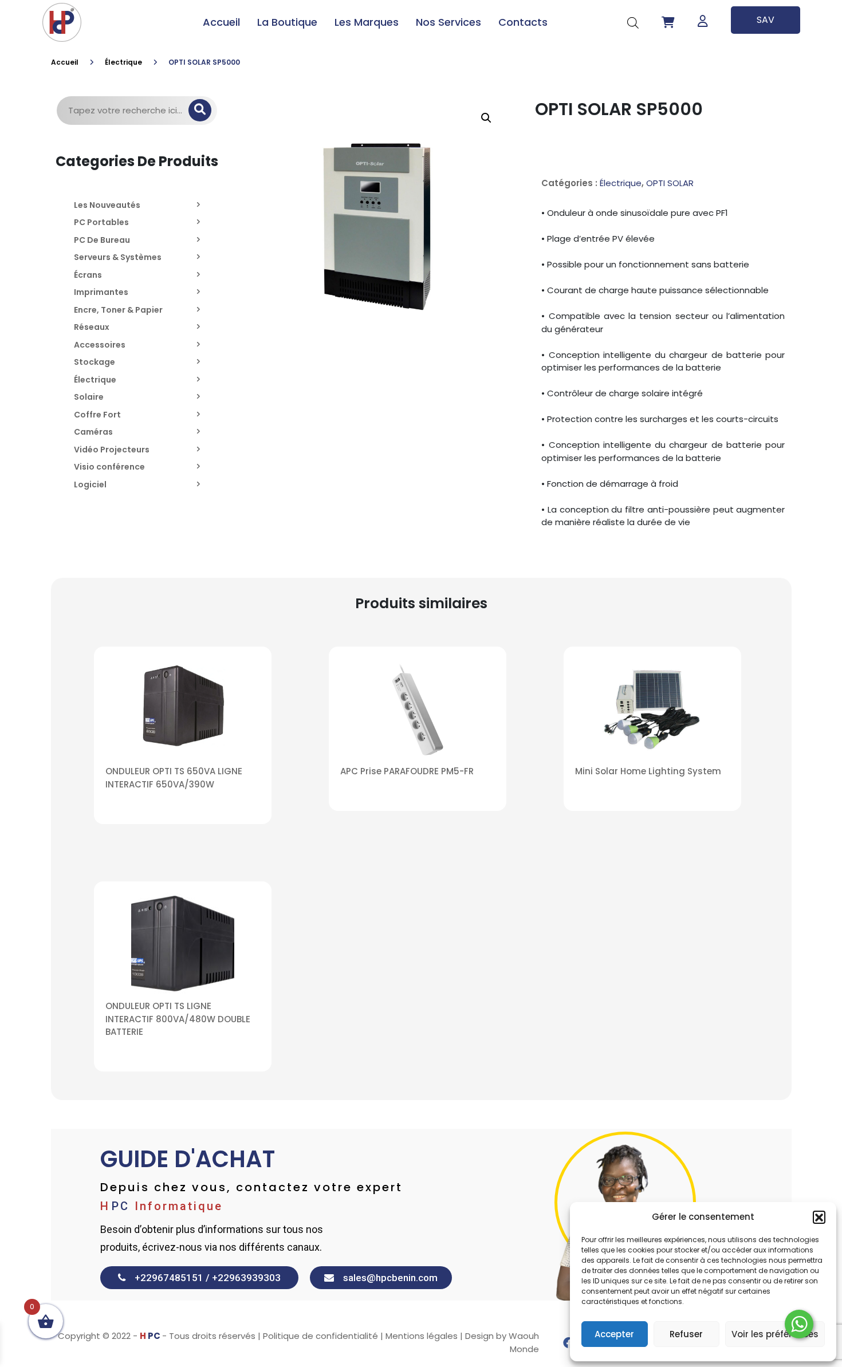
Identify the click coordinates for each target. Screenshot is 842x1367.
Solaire (89, 397)
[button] (819, 1217)
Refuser (686, 1334)
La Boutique (287, 22)
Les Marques (367, 22)
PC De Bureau (102, 240)
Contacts (523, 22)
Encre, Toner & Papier (118, 310)
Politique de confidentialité (320, 1336)
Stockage (94, 362)
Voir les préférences (775, 1334)
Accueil (221, 22)
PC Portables (101, 222)
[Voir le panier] (668, 22)
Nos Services (448, 22)
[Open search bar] (633, 22)
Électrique (123, 62)
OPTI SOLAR (670, 183)
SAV (765, 19)
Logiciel (90, 484)
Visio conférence (109, 466)
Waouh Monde (524, 1342)
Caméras (93, 432)
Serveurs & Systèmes (118, 257)
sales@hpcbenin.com (386, 1277)
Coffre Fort (97, 414)
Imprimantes (101, 292)
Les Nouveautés (107, 205)
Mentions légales (421, 1336)
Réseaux (91, 327)
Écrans (88, 275)
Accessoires (99, 344)
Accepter (614, 1334)
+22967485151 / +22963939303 (203, 1277)
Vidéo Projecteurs (111, 449)
